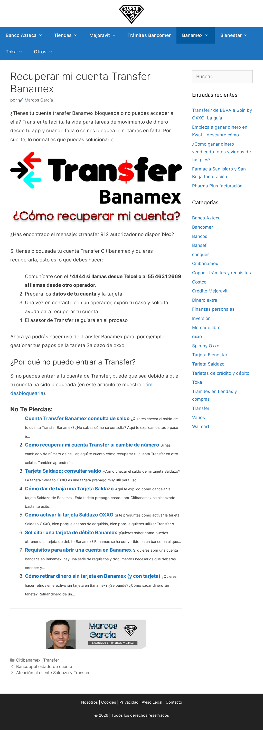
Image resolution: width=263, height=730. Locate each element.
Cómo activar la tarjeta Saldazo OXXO (69, 515)
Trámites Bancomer (149, 35)
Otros (40, 51)
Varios (198, 417)
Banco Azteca (21, 35)
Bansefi (200, 245)
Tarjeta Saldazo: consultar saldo (63, 471)
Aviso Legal (152, 702)
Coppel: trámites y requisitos (221, 272)
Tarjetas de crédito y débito (220, 373)
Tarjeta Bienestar (209, 354)
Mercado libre (206, 327)
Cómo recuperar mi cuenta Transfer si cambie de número (92, 445)
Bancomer (202, 227)
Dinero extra (204, 300)
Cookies (108, 702)
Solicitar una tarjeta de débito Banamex (71, 532)
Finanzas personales (213, 309)
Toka (11, 51)
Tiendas (63, 35)
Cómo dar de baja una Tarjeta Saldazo (69, 489)
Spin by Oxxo (205, 345)
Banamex (192, 35)
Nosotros (89, 702)
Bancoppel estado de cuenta (44, 666)
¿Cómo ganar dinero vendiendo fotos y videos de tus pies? (221, 151)
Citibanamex (28, 660)
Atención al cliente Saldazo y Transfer (53, 672)
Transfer (51, 660)
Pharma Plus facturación (217, 185)
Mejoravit (99, 35)
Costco (199, 282)
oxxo (197, 336)
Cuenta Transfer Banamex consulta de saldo (77, 418)
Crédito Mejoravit (210, 290)
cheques (201, 254)
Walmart (200, 426)
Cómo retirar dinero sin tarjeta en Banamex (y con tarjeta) (93, 576)
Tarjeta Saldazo (208, 364)
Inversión (201, 318)
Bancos (199, 236)
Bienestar (231, 35)
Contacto (174, 702)
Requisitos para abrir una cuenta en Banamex (78, 550)
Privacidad (128, 702)
